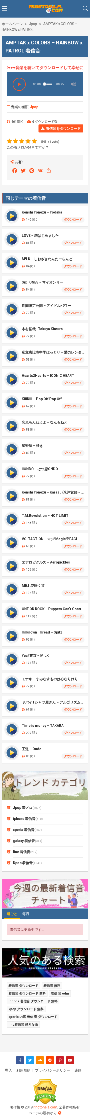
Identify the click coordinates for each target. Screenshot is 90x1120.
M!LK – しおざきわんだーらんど (47, 259)
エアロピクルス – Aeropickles (46, 562)
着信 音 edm (60, 993)
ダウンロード (73, 219)
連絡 (78, 1070)
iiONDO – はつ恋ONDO (40, 469)
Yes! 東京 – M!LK (35, 656)
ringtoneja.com (45, 1107)
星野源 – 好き (32, 446)
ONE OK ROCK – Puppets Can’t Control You (53, 609)
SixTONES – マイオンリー (42, 282)
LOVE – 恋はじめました (40, 236)
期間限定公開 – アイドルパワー (46, 306)
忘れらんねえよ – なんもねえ (45, 422)
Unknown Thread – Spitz (42, 632)
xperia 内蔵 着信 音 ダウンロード (33, 1017)
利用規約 (23, 1070)
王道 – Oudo (32, 749)
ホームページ (12, 24)
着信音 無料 (52, 986)
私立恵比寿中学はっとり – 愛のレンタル (53, 352)
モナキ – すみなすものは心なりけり (50, 679)
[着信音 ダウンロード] (45, 8)
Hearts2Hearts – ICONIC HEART (48, 376)
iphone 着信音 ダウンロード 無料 (33, 1001)
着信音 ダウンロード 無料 (27, 993)
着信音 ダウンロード (23, 986)
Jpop (33, 24)
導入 (8, 1070)
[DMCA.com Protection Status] (45, 1091)
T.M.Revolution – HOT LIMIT (45, 516)
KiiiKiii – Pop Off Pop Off (42, 399)
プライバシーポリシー (52, 1070)
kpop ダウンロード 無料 (26, 1009)
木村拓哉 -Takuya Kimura (42, 329)
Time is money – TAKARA (43, 726)
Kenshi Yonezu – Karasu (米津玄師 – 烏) (53, 492)
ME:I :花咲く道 (33, 586)
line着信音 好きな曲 (23, 1024)
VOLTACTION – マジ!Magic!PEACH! (51, 539)
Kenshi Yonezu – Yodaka (42, 212)
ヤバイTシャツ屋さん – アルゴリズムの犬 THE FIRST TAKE (53, 702)
